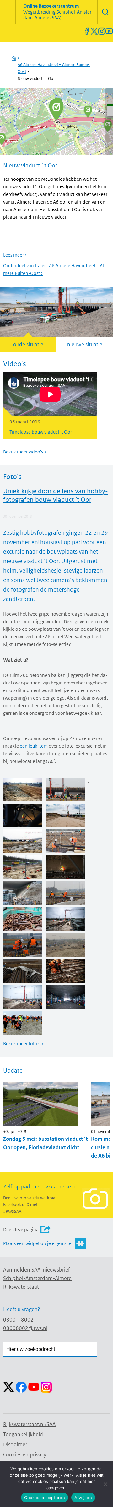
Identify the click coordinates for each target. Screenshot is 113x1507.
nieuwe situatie (84, 344)
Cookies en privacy (24, 1454)
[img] (105, 12)
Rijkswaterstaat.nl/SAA (29, 1424)
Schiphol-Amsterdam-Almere (37, 1278)
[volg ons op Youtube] (109, 31)
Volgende (104, 408)
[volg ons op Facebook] (86, 31)
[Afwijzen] (105, 1484)
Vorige (8, 408)
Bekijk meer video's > (25, 452)
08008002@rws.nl (25, 1328)
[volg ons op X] (94, 31)
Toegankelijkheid (23, 1434)
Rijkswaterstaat (21, 1286)
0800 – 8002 (18, 1319)
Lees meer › (15, 255)
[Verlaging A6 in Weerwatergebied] (87, 111)
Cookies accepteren (44, 1497)
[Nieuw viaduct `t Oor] (56, 109)
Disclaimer (15, 1444)
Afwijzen (83, 1497)
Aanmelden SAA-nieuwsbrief (36, 1269)
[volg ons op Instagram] (101, 31)
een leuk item (34, 746)
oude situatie (28, 344)
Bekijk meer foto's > (23, 1044)
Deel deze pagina (21, 1229)
